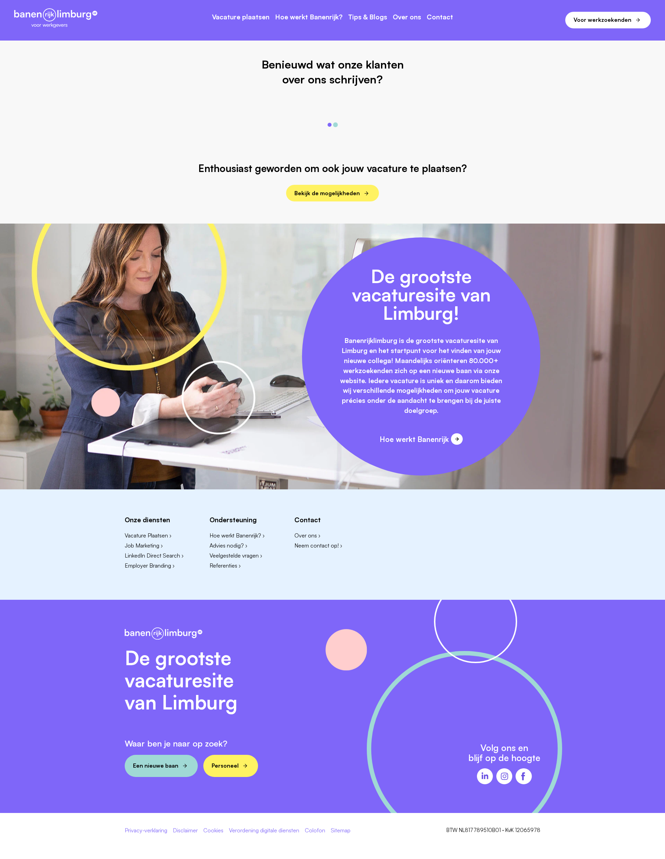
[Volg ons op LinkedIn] (485, 777)
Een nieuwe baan (155, 765)
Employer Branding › (150, 565)
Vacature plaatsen (240, 17)
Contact (440, 17)
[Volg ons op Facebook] (523, 777)
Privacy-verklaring (146, 831)
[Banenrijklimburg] (55, 18)
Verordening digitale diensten (264, 831)
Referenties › (225, 565)
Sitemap (341, 831)
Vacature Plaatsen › (148, 535)
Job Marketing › (144, 545)
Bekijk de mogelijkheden (327, 193)
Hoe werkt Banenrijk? (309, 17)
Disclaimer (185, 831)
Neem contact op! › (318, 545)
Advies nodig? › (228, 545)
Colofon (315, 831)
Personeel (225, 765)
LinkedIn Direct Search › (154, 555)
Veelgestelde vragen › (236, 555)
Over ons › (307, 535)
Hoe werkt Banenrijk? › (237, 535)
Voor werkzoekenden (602, 19)
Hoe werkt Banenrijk (414, 439)
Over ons (407, 17)
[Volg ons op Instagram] (504, 777)
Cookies (213, 831)
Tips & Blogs (367, 17)
